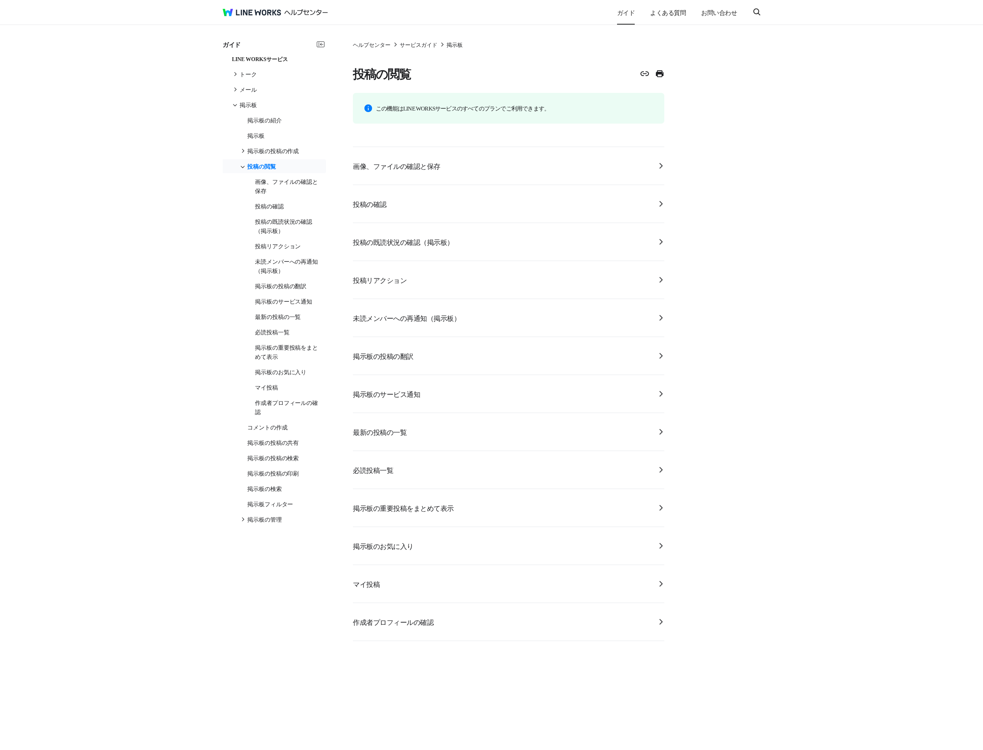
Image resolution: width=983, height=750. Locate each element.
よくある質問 (668, 12)
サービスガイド (418, 44)
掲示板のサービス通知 (386, 394)
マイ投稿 (366, 584)
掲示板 (455, 44)
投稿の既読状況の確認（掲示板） (403, 242)
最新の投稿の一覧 (380, 432)
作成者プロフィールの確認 (393, 622)
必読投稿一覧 (373, 470)
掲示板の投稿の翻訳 (383, 356)
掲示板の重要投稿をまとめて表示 (403, 508)
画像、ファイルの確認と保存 (396, 166)
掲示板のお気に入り (383, 546)
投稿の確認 (370, 204)
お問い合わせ (719, 12)
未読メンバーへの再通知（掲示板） (406, 318)
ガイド (626, 12)
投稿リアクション (380, 280)
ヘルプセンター (372, 44)
